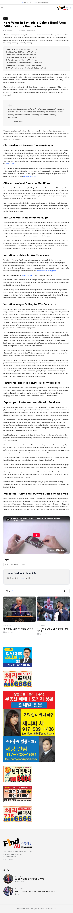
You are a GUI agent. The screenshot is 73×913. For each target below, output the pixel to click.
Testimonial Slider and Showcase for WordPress (25, 63)
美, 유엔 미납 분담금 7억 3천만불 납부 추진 (18, 629)
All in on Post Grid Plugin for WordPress (22, 52)
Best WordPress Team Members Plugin (22, 55)
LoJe (54, 909)
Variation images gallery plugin (46, 271)
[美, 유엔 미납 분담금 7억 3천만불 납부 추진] (8, 879)
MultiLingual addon (29, 176)
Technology (14, 564)
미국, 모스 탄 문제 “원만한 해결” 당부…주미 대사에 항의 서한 (36, 891)
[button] (64, 591)
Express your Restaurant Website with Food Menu (25, 65)
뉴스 (4, 625)
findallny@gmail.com (42, 2)
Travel (23, 564)
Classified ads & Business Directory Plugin (23, 49)
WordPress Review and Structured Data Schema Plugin (27, 68)
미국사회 (9, 625)
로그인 (23, 578)
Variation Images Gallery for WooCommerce (23, 60)
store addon (10, 164)
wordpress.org (26, 275)
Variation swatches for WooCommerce (22, 57)
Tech (6, 564)
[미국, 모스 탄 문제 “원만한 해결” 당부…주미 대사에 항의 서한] (8, 891)
